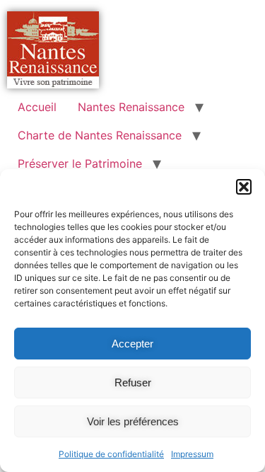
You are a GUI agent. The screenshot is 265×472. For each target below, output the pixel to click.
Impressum (192, 454)
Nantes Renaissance (131, 107)
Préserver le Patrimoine (80, 163)
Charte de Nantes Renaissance (100, 135)
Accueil (37, 107)
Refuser (132, 382)
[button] (244, 187)
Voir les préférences (133, 421)
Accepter (132, 344)
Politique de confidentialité (111, 454)
